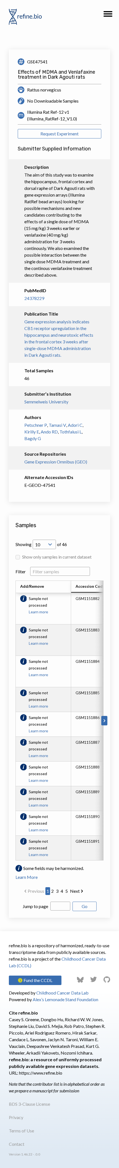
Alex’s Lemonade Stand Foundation (65, 999)
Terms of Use (21, 1130)
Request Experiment (59, 133)
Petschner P (35, 425)
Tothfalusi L (71, 431)
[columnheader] (93, 587)
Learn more (38, 611)
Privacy (16, 1117)
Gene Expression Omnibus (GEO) (55, 461)
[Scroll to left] (15, 720)
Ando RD (49, 431)
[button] (108, 15)
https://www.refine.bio (40, 1072)
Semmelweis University (46, 401)
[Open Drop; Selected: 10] (44, 544)
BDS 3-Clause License (29, 1104)
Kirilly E (31, 431)
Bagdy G (32, 438)
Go (84, 906)
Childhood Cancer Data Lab (62, 992)
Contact (16, 1144)
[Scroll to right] (104, 720)
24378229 (34, 298)
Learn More (26, 877)
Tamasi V (57, 425)
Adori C (75, 425)
